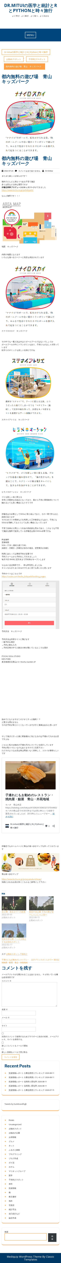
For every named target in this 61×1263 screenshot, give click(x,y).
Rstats (11, 1120)
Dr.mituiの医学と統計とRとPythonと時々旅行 (30, 7)
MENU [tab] (30, 35)
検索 (6, 1232)
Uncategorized (15, 1124)
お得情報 (12, 1137)
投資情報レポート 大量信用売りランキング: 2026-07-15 (31, 1090)
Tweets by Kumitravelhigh (16, 1104)
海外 (10, 1201)
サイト (4, 1025)
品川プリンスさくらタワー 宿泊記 (45, 959)
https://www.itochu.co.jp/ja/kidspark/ (17, 190)
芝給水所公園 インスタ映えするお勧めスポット (14, 940)
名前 (5, 1009)
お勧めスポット (13, 59)
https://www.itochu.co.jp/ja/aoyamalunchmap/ (22, 879)
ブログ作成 (13, 1158)
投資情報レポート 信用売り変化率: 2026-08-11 (28, 1081)
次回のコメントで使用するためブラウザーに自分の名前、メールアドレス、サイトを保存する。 (30, 1038)
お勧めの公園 (14, 1133)
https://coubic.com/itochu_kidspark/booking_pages (24, 576)
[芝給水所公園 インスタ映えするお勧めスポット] (14, 931)
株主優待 (12, 1196)
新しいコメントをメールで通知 (15, 1045)
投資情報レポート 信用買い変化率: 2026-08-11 (28, 1086)
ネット (11, 1145)
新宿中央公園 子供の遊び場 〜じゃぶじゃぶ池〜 (41, 913)
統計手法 (12, 1209)
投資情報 (12, 1188)
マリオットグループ (17, 1171)
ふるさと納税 (14, 1150)
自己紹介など (14, 1213)
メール (6, 1017)
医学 (10, 1175)
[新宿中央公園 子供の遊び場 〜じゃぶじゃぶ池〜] (41, 903)
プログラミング (15, 1154)
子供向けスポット (37, 59)
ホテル (11, 1167)
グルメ (11, 1141)
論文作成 (12, 1218)
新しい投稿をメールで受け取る (15, 1052)
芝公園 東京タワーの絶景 (14, 911)
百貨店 (11, 1205)
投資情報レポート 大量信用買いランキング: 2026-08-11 (31, 1077)
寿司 (10, 1184)
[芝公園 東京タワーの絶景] (14, 903)
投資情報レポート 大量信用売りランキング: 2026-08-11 (31, 1073)
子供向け (23, 954)
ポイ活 (11, 1162)
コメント (6, 980)
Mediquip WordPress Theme (24, 1256)
